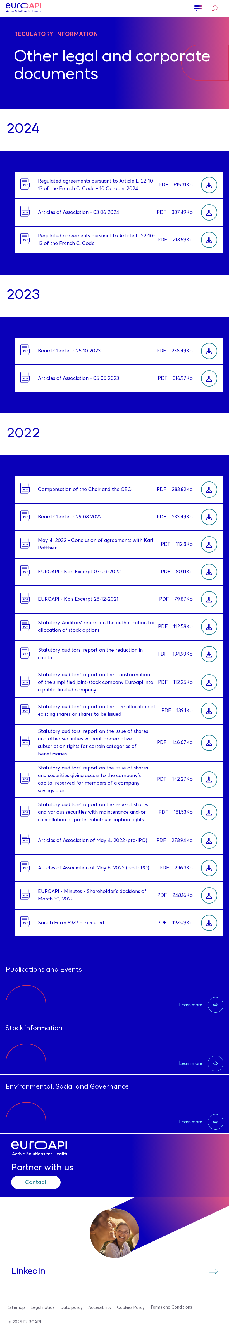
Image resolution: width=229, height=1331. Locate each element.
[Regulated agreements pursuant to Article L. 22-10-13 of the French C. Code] (209, 240)
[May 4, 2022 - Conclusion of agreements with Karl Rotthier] (209, 544)
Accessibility (99, 1308)
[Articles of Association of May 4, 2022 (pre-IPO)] (209, 840)
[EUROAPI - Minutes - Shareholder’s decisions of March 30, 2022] (209, 895)
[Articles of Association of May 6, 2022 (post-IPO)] (209, 868)
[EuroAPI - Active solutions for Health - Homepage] (23, 8)
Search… (213, 8)
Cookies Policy (131, 1308)
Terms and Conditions (171, 1307)
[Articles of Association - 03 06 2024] (209, 212)
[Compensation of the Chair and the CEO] (209, 489)
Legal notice (42, 1308)
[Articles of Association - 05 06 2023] (209, 378)
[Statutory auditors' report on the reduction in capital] (209, 654)
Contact (36, 1182)
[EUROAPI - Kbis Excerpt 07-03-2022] (209, 572)
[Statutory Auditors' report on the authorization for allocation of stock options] (209, 627)
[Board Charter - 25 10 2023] (209, 351)
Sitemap (16, 1308)
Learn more (190, 1005)
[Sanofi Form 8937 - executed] (209, 923)
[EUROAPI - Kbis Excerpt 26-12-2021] (209, 599)
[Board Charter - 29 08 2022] (209, 517)
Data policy (71, 1308)
